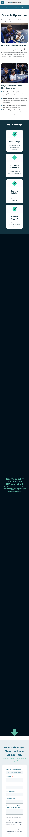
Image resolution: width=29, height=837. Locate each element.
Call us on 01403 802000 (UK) (14, 6)
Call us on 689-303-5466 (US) (14, 8)
